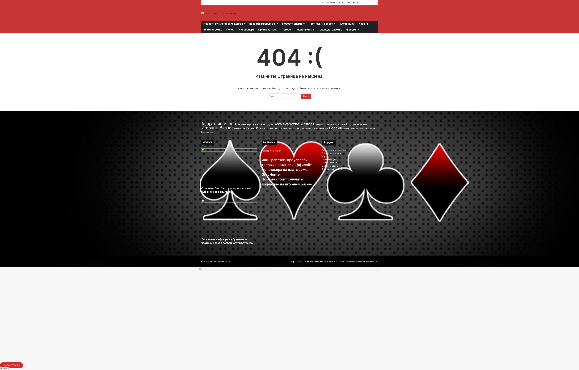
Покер (230, 29)
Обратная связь (311, 261)
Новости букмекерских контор (223, 23)
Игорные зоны (356, 124)
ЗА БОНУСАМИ (11, 365)
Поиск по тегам (337, 261)
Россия (335, 128)
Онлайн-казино (301, 129)
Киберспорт (246, 29)
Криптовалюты (267, 29)
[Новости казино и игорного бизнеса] (220, 13)
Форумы (351, 29)
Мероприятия (305, 29)
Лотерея (287, 29)
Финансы (369, 128)
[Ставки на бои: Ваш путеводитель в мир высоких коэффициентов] (229, 167)
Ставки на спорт (356, 129)
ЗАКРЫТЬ (4, 368)
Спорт (345, 129)
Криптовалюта (285, 128)
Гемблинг (319, 124)
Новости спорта (292, 23)
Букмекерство (212, 29)
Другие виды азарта (331, 153)
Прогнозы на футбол (318, 128)
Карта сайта (296, 261)
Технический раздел (332, 169)
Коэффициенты (266, 128)
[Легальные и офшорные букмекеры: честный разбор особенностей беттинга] (229, 219)
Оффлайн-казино (330, 166)
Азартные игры (217, 123)
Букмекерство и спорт (293, 124)
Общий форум (329, 159)
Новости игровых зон (262, 23)
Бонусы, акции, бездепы (334, 150)
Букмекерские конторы (254, 124)
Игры (324, 156)
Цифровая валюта (208, 132)
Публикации (346, 23)
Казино (363, 23)
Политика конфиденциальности (361, 261)
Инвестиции (239, 129)
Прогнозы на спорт (320, 23)
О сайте (324, 261)
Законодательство (330, 29)
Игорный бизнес (217, 127)
